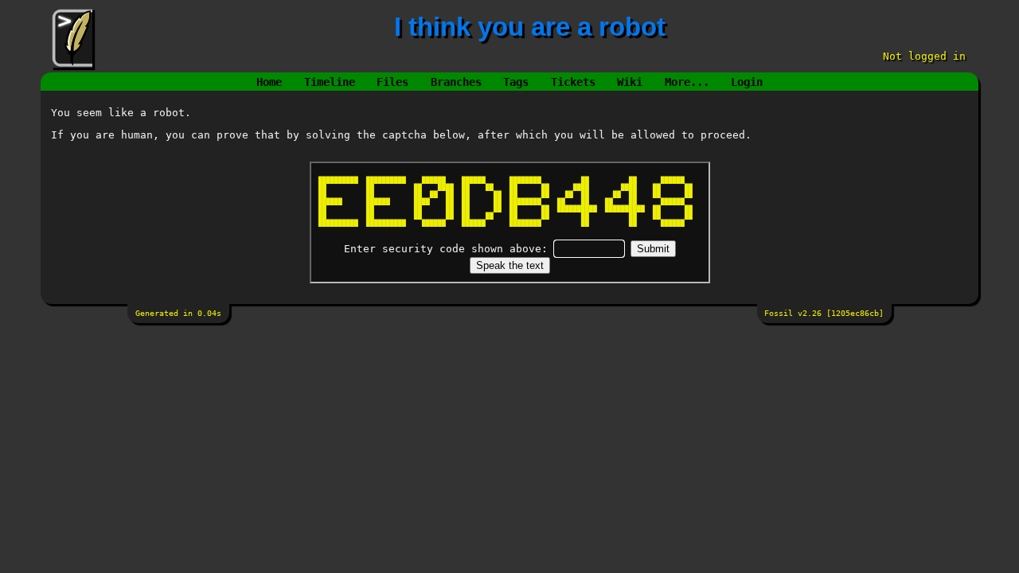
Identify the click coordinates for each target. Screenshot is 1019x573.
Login (747, 82)
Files (392, 82)
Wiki (629, 82)
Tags (516, 82)
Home (269, 82)
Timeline (329, 82)
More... (687, 82)
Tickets (573, 82)
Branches (456, 82)
